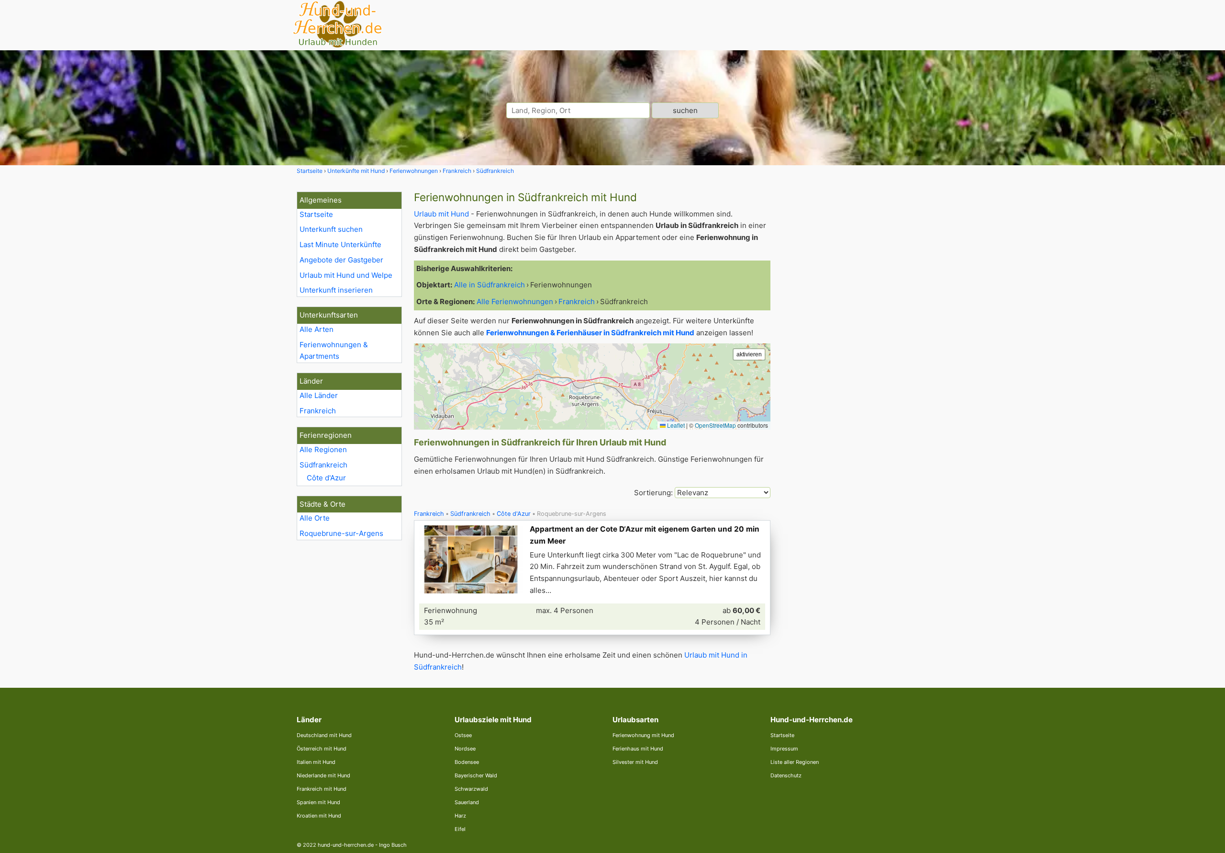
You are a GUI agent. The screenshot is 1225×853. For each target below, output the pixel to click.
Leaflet (675, 425)
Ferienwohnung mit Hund (643, 735)
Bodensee (467, 762)
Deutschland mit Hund (324, 735)
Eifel (460, 829)
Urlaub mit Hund (441, 213)
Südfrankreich (323, 464)
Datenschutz (786, 775)
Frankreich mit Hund (321, 788)
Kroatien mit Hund (319, 815)
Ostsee (463, 735)
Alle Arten (317, 329)
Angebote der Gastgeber (341, 259)
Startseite (316, 214)
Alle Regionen (323, 449)
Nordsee (465, 748)
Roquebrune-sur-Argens (341, 533)
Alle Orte (315, 518)
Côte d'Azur (326, 477)
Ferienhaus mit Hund (637, 748)
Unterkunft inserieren (336, 290)
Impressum (784, 748)
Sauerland (467, 802)
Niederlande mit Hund (323, 775)
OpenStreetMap (715, 425)
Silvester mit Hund (635, 762)
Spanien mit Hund (318, 802)
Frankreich (318, 410)
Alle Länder (319, 395)
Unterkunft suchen (331, 229)
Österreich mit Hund (321, 748)
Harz (460, 815)
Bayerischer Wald (476, 775)
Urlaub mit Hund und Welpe (346, 275)
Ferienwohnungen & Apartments (334, 350)
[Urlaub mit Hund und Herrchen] (337, 46)
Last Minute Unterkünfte (340, 244)
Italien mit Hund (316, 762)
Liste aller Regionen (794, 762)
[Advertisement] (855, 335)
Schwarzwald (471, 788)
